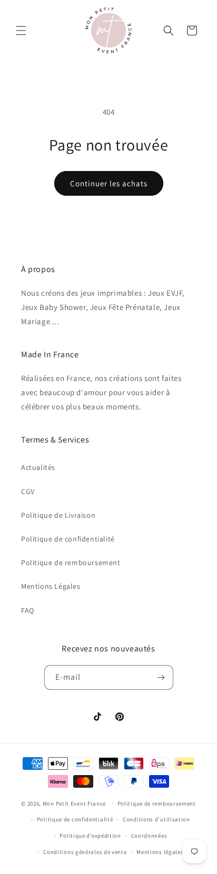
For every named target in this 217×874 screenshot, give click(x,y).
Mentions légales (159, 852)
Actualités (38, 467)
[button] (21, 30)
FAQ (27, 610)
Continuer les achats (108, 183)
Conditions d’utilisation (156, 819)
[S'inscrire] (161, 677)
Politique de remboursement (71, 562)
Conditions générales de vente (84, 852)
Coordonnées (149, 835)
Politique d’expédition (90, 835)
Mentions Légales (51, 586)
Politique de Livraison (58, 515)
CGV (28, 491)
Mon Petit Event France (74, 803)
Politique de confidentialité (68, 539)
